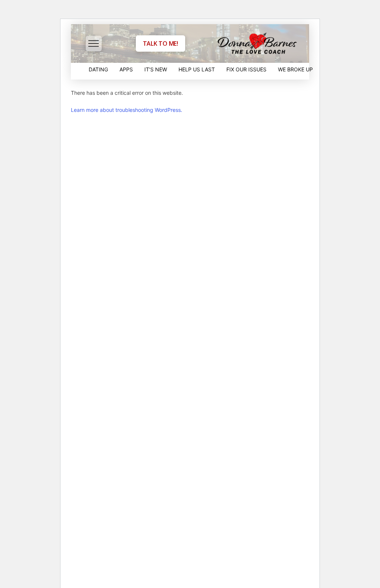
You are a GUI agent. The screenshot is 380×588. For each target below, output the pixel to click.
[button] (94, 44)
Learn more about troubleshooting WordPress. (126, 110)
